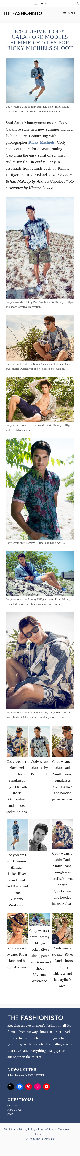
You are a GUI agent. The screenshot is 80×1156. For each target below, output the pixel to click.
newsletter (35, 1075)
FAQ (10, 1113)
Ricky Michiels (41, 142)
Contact (14, 1105)
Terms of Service (47, 1129)
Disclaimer (10, 1129)
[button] (77, 4)
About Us (14, 1109)
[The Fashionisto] (23, 13)
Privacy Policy (27, 1129)
